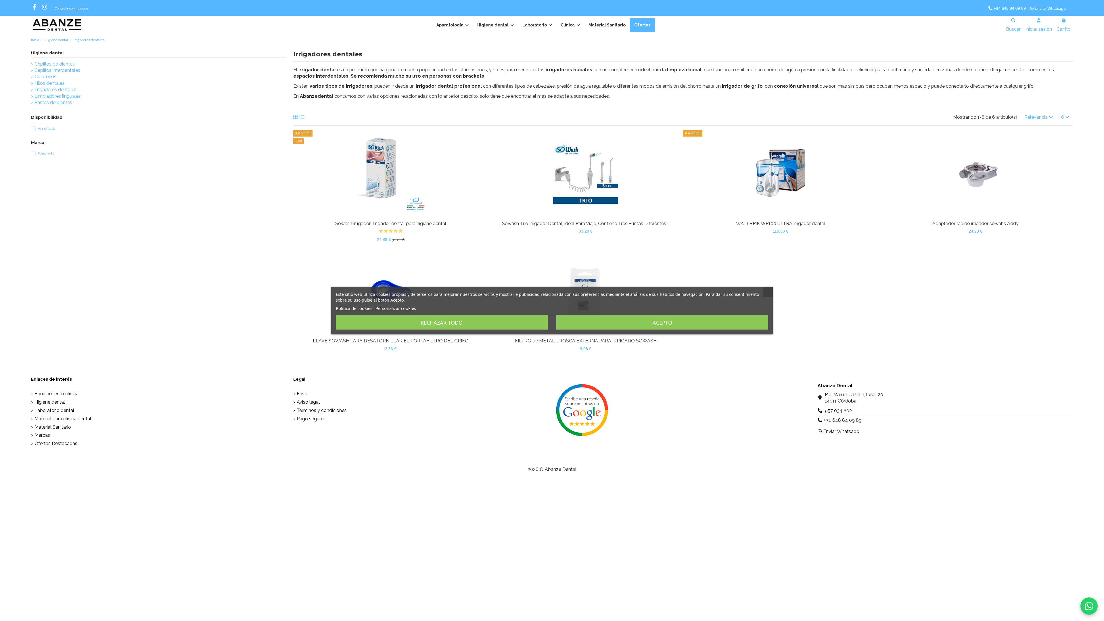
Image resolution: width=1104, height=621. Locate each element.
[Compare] (385, 215)
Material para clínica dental (62, 418)
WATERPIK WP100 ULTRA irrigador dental (780, 223)
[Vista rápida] (395, 215)
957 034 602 (838, 410)
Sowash (46, 153)
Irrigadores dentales (55, 89)
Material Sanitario (52, 427)
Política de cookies (354, 308)
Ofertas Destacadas (55, 443)
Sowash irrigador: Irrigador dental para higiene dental (390, 223)
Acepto (662, 322)
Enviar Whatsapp (1050, 8)
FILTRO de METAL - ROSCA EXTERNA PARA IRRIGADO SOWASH (586, 341)
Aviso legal (308, 402)
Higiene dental (47, 52)
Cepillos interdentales (57, 70)
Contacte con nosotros (72, 8)
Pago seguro (310, 418)
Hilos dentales (49, 83)
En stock (46, 128)
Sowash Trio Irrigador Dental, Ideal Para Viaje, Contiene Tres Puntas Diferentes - (585, 223)
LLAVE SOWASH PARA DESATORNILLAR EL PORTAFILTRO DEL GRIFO (391, 341)
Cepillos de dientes (54, 64)
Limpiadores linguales (57, 96)
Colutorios (45, 76)
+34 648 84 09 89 (1009, 8)
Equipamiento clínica (56, 393)
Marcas (42, 435)
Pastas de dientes (53, 102)
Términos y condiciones (322, 410)
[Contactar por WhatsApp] (1089, 606)
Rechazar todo (442, 322)
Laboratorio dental (54, 410)
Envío (302, 393)
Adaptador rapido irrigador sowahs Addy (975, 223)
